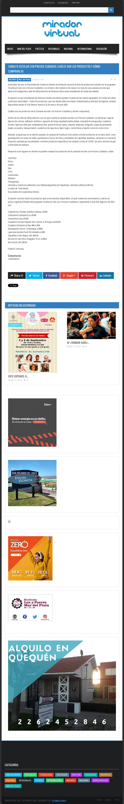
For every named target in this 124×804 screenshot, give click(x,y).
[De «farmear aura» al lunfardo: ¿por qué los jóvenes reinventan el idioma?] (91, 325)
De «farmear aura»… (78, 343)
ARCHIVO (13, 79)
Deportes (12, 58)
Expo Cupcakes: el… (18, 376)
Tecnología (30, 58)
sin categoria (13, 774)
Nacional (68, 48)
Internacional (84, 48)
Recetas (76, 774)
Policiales (30, 774)
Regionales (54, 48)
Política (39, 48)
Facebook (63, 2)
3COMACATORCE (59, 800)
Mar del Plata (24, 48)
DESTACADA (62, 774)
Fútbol (39, 780)
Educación (101, 48)
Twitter (75, 2)
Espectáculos (100, 780)
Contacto (49, 2)
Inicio (10, 48)
